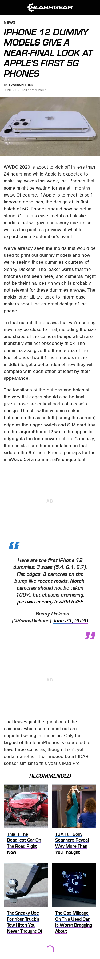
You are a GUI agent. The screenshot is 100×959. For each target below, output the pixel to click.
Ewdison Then (21, 85)
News (9, 23)
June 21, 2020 (70, 621)
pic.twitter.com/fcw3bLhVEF (50, 602)
